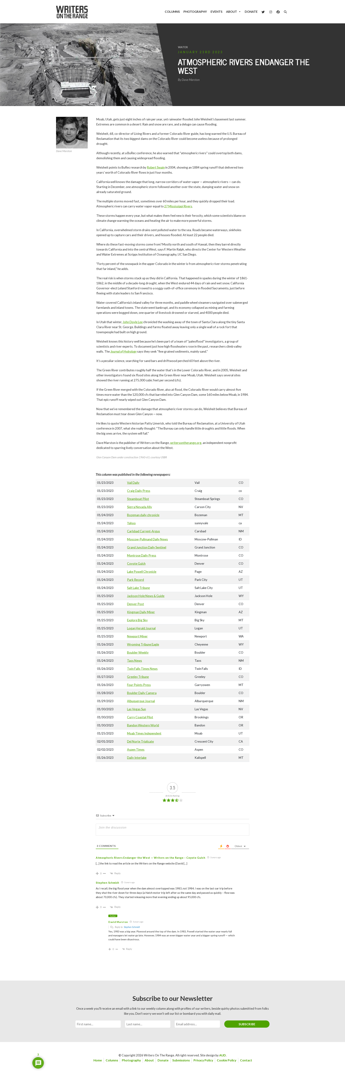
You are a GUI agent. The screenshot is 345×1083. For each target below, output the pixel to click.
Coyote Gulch (136, 563)
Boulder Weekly (138, 652)
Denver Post (135, 604)
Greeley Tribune (138, 677)
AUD (222, 1055)
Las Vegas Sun (136, 709)
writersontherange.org (185, 443)
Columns (172, 11)
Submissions (181, 1060)
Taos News (134, 660)
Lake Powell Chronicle (141, 571)
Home (97, 1060)
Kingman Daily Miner (141, 612)
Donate (251, 11)
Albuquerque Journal (141, 701)
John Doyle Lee (133, 322)
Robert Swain (156, 167)
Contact (246, 1060)
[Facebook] (278, 11)
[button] (285, 11)
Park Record (135, 580)
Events (216, 11)
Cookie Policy (226, 1060)
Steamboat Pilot (138, 499)
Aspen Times (135, 749)
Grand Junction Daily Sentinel (146, 547)
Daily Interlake (136, 758)
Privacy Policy (203, 1060)
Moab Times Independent (144, 733)
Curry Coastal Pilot (140, 717)
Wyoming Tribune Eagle (143, 644)
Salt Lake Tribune (138, 588)
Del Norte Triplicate (140, 741)
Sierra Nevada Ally (139, 507)
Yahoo (131, 523)
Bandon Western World (143, 725)
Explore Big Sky (137, 620)
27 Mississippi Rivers (178, 206)
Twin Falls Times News (142, 669)
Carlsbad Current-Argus (143, 531)
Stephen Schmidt (132, 927)
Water (183, 47)
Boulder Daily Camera (142, 693)
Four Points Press (139, 685)
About (231, 11)
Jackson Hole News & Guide (145, 596)
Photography (195, 11)
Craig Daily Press (138, 491)
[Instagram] (270, 11)
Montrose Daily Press (141, 555)
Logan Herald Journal (141, 628)
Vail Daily (133, 483)
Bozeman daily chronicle (143, 515)
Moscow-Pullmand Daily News (147, 539)
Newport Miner (137, 636)
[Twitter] (263, 11)
